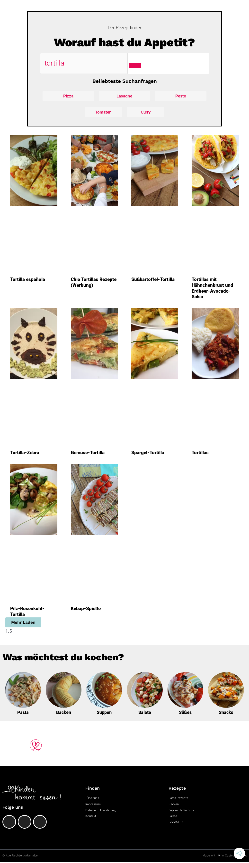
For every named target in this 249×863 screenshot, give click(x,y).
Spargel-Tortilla (147, 452)
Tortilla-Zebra (24, 452)
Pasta (23, 712)
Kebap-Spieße (86, 608)
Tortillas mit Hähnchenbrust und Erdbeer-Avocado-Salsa (212, 288)
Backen (63, 712)
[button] (23, 622)
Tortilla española (27, 279)
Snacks (226, 712)
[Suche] (135, 65)
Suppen (104, 712)
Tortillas (200, 452)
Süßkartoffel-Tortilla (153, 279)
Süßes (185, 712)
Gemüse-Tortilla (88, 452)
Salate (144, 712)
